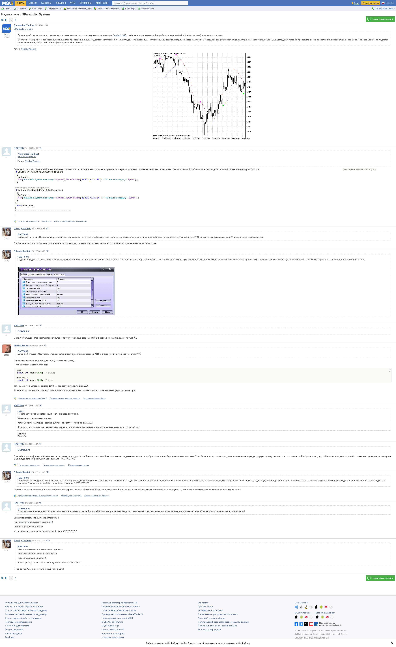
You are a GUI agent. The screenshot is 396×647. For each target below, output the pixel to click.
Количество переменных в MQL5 (32, 398)
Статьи (8, 9)
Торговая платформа (119, 602)
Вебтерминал (147, 9)
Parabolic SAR (119, 35)
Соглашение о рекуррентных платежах (218, 614)
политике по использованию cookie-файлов (227, 643)
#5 (45, 345)
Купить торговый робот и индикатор (23, 618)
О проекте (203, 602)
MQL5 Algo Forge (110, 625)
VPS (72, 3)
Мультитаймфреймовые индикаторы (70, 221)
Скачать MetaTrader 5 (385, 9)
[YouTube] (311, 624)
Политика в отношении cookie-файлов (217, 625)
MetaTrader (102, 3)
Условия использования (210, 610)
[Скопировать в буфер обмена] (389, 370)
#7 (40, 444)
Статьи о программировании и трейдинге (26, 610)
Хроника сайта (205, 606)
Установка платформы (113, 633)
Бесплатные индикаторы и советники (24, 606)
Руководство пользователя (122, 614)
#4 (40, 325)
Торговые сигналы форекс (18, 622)
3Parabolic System (23, 29)
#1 (40, 148)
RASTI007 (19, 148)
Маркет (33, 3)
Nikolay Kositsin (28, 49)
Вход (356, 3)
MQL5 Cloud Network (112, 622)
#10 (48, 540)
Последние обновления (121, 606)
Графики (9, 637)
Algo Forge (37, 9)
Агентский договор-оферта (211, 618)
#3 (47, 251)
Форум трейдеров (14, 629)
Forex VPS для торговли (17, 625)
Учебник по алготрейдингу (79, 9)
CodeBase (21, 9)
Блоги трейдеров (13, 633)
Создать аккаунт (370, 3)
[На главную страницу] (2, 20)
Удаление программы (113, 637)
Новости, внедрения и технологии (119, 610)
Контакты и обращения (210, 629)
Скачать (113, 629)
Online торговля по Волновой (97, 496)
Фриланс (61, 3)
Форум (20, 3)
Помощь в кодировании (28, 221)
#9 (40, 503)
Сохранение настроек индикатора (65, 398)
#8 (47, 472)
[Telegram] (301, 624)
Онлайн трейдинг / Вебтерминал (21, 602)
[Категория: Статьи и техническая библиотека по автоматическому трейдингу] (6, 20)
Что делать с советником (29, 465)
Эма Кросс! (46, 221)
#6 (40, 405)
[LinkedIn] (316, 624)
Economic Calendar (325, 612)
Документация (54, 9)
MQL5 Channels (302, 612)
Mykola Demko (21, 345)
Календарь (130, 9)
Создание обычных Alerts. (94, 398)
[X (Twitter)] (306, 624)
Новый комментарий (382, 19)
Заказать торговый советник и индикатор (25, 614)
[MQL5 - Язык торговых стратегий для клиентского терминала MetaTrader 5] (7, 3)
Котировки (85, 3)
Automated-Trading (24, 25)
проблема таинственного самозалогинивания (38, 496)
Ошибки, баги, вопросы (71, 496)
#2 (47, 228)
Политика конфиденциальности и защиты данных (223, 622)
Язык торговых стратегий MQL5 (117, 618)
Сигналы (46, 3)
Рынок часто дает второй (54, 465)
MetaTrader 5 (301, 602)
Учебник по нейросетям (108, 9)
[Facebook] (296, 624)
